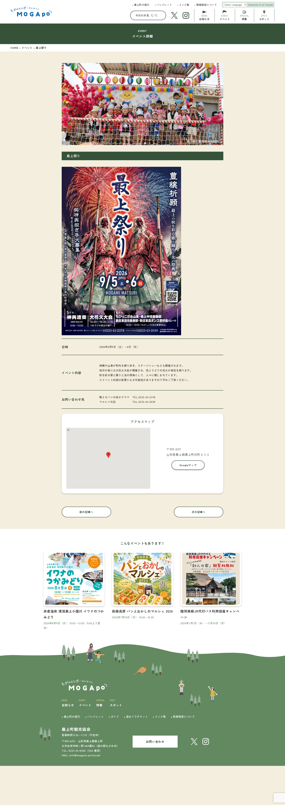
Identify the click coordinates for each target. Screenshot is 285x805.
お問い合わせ (155, 741)
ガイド (114, 716)
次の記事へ (198, 512)
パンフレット (163, 4)
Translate (269, 5)
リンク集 (183, 4)
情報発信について (205, 4)
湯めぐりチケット (136, 716)
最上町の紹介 (141, 4)
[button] (135, 143)
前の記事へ (86, 512)
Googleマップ (188, 465)
